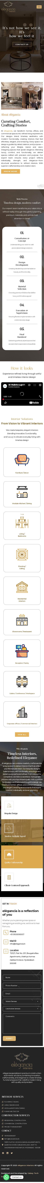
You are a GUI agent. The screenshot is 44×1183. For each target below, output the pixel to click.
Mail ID (13, 940)
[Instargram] (8, 1153)
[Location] (5, 951)
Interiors (26, 1165)
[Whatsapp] (6, 1177)
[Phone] (5, 932)
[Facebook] (4, 1153)
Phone (13, 931)
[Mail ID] (5, 942)
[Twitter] (12, 1153)
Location (14, 950)
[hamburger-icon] (39, 7)
